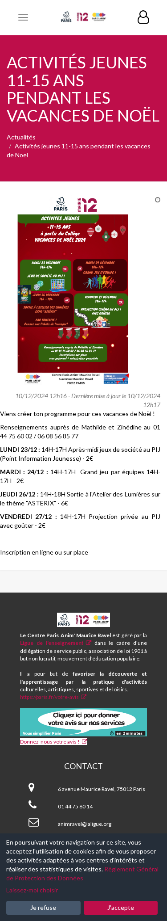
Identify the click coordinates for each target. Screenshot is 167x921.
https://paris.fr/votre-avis (49, 697)
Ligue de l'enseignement (52, 642)
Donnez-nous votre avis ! (50, 741)
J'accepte (120, 907)
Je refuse (43, 907)
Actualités (21, 137)
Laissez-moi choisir (32, 890)
